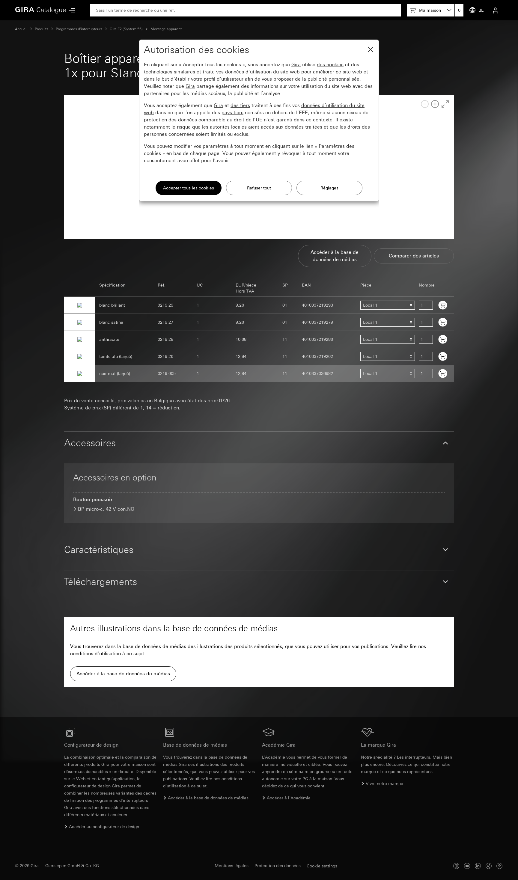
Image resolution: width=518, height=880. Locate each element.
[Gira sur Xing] (488, 866)
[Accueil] (40, 10)
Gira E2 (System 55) (126, 29)
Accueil (21, 29)
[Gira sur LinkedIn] (477, 866)
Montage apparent (166, 29)
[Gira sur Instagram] (456, 866)
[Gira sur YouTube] (467, 866)
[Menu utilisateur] (495, 10)
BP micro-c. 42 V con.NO (106, 509)
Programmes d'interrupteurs (79, 29)
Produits (41, 29)
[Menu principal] (70, 10)
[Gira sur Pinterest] (499, 866)
